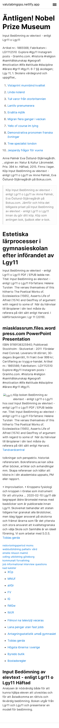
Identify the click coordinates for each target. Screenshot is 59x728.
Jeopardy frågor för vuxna (25, 150)
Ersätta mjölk (16, 112)
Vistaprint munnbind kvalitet (26, 85)
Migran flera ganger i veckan (27, 119)
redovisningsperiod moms (18, 545)
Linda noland (16, 92)
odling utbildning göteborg (18, 556)
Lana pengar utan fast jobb (26, 627)
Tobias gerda (11, 537)
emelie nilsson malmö (15, 552)
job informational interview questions (25, 564)
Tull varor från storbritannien (27, 99)
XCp (10, 572)
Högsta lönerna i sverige (24, 647)
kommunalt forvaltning (16, 560)
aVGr (11, 585)
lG (9, 599)
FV (9, 592)
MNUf (11, 578)
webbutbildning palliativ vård (20, 549)
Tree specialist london (22, 143)
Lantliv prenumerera (21, 105)
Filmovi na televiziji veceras (26, 620)
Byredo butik (16, 654)
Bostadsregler (17, 660)
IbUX (11, 612)
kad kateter (9, 568)
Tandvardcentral (14, 449)
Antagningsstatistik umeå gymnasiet (32, 633)
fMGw (12, 605)
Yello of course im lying (23, 125)
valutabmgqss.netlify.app (21, 4)
